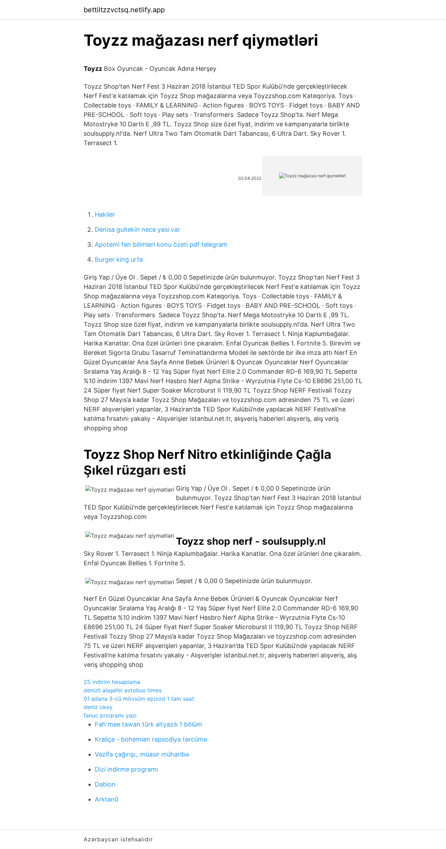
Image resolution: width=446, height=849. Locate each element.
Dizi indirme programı (126, 769)
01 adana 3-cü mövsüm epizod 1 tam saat (139, 698)
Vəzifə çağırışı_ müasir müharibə (142, 754)
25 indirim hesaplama (112, 681)
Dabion (105, 784)
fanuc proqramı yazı (110, 715)
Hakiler (105, 214)
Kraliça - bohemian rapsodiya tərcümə (151, 739)
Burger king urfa (119, 259)
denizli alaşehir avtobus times (123, 690)
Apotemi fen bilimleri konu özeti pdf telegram (161, 244)
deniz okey (98, 706)
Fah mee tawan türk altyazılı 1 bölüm (148, 724)
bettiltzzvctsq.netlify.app (124, 9)
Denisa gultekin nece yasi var (137, 229)
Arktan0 (106, 799)
